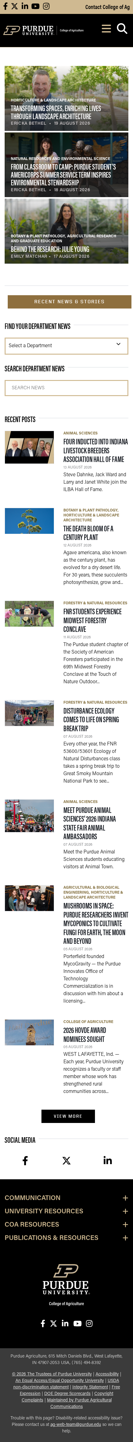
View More (68, 1116)
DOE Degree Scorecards (67, 1394)
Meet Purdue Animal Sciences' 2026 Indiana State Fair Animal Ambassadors (89, 823)
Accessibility (107, 1374)
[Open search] (122, 30)
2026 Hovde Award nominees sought (84, 1034)
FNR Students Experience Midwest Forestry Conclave (92, 619)
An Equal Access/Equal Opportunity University (59, 1381)
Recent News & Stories (69, 301)
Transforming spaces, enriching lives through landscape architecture (56, 112)
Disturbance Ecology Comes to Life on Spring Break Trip (91, 719)
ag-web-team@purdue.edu (75, 1425)
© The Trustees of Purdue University (52, 1374)
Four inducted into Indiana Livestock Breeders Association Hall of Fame (95, 449)
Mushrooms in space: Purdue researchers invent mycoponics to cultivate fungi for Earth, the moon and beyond (95, 923)
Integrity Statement (90, 1387)
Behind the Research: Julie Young (50, 248)
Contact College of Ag (107, 6)
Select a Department (30, 345)
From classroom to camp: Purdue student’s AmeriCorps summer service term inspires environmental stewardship (63, 174)
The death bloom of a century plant (88, 532)
